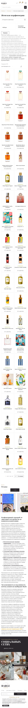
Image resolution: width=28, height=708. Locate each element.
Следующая (15, 476)
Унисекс (5, 33)
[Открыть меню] (26, 3)
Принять (5, 705)
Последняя (20, 476)
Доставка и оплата (10, 690)
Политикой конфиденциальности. (19, 701)
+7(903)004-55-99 (14, 697)
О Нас (2, 690)
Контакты (20, 690)
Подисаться (20, 693)
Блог (25, 690)
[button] (24, 27)
